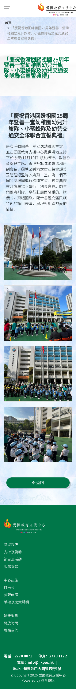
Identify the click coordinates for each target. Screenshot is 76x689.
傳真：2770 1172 (52, 655)
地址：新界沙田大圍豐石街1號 (37, 668)
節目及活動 (13, 559)
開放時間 (11, 622)
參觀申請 (11, 594)
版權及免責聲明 (16, 601)
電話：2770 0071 (18, 655)
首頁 (8, 22)
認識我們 (11, 544)
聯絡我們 (11, 630)
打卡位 (9, 587)
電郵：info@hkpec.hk (35, 662)
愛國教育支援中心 (52, 675)
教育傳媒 (47, 680)
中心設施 (11, 580)
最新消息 (11, 615)
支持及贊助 (13, 551)
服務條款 (11, 566)
